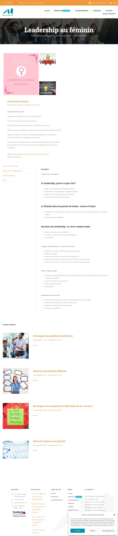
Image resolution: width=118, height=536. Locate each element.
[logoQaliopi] (19, 510)
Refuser (92, 530)
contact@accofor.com (20, 502)
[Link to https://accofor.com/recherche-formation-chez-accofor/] (89, 2)
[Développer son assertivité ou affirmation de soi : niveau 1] (16, 416)
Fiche (4, 180)
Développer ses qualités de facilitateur (53, 335)
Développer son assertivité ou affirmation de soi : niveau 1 (63, 406)
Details (36, 345)
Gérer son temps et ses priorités (49, 441)
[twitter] (111, 3)
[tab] (17, 166)
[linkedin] (114, 3)
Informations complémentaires (12, 171)
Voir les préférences (108, 530)
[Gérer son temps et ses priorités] (16, 451)
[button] (114, 515)
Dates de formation (9, 175)
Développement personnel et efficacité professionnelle (31, 154)
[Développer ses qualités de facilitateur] (16, 346)
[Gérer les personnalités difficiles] (16, 381)
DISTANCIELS (17, 157)
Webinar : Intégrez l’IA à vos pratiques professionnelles (39, 496)
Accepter (77, 530)
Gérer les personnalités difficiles (49, 371)
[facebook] (108, 3)
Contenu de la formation (10, 166)
